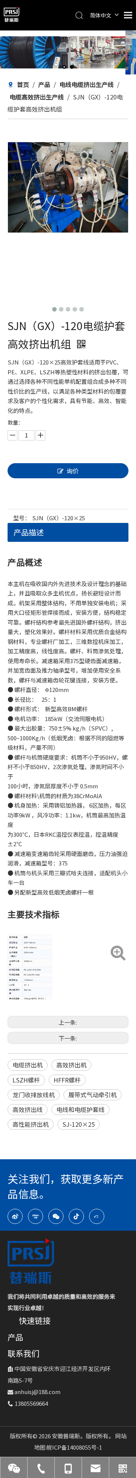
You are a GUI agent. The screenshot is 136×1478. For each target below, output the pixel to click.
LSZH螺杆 (26, 1079)
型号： (21, 518)
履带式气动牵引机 (92, 1094)
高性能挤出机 (30, 1124)
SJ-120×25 (78, 1124)
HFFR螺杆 (67, 1079)
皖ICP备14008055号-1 (74, 1447)
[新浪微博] (15, 1216)
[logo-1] (31, 1261)
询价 (72, 470)
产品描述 (29, 532)
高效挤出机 (71, 1064)
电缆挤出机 (27, 1064)
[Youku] (35, 1216)
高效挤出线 (27, 1109)
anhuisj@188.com (37, 1392)
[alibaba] (96, 1216)
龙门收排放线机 (33, 1094)
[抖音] (76, 1216)
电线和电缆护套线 (80, 1109)
